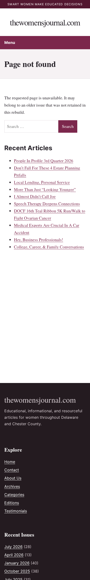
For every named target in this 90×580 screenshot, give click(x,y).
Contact (11, 469)
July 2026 (13, 546)
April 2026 (14, 554)
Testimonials (15, 510)
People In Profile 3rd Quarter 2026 (43, 160)
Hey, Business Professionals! (38, 239)
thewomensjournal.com (45, 22)
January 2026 (17, 563)
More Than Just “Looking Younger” (45, 189)
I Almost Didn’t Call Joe (35, 196)
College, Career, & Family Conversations (49, 247)
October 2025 (17, 571)
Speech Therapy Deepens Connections (47, 203)
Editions (11, 502)
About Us (12, 478)
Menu (9, 42)
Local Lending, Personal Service (42, 182)
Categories (14, 494)
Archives (12, 486)
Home (9, 461)
